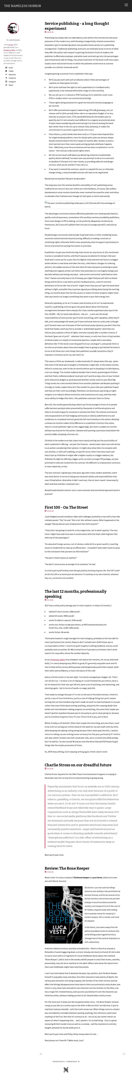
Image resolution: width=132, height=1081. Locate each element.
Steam (11, 85)
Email (11, 68)
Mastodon (12, 74)
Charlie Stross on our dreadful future (78, 765)
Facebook (12, 78)
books (11, 45)
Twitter (11, 71)
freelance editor (58, 659)
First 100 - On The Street (66, 507)
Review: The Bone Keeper (67, 868)
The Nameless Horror (22, 6)
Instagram (12, 82)
